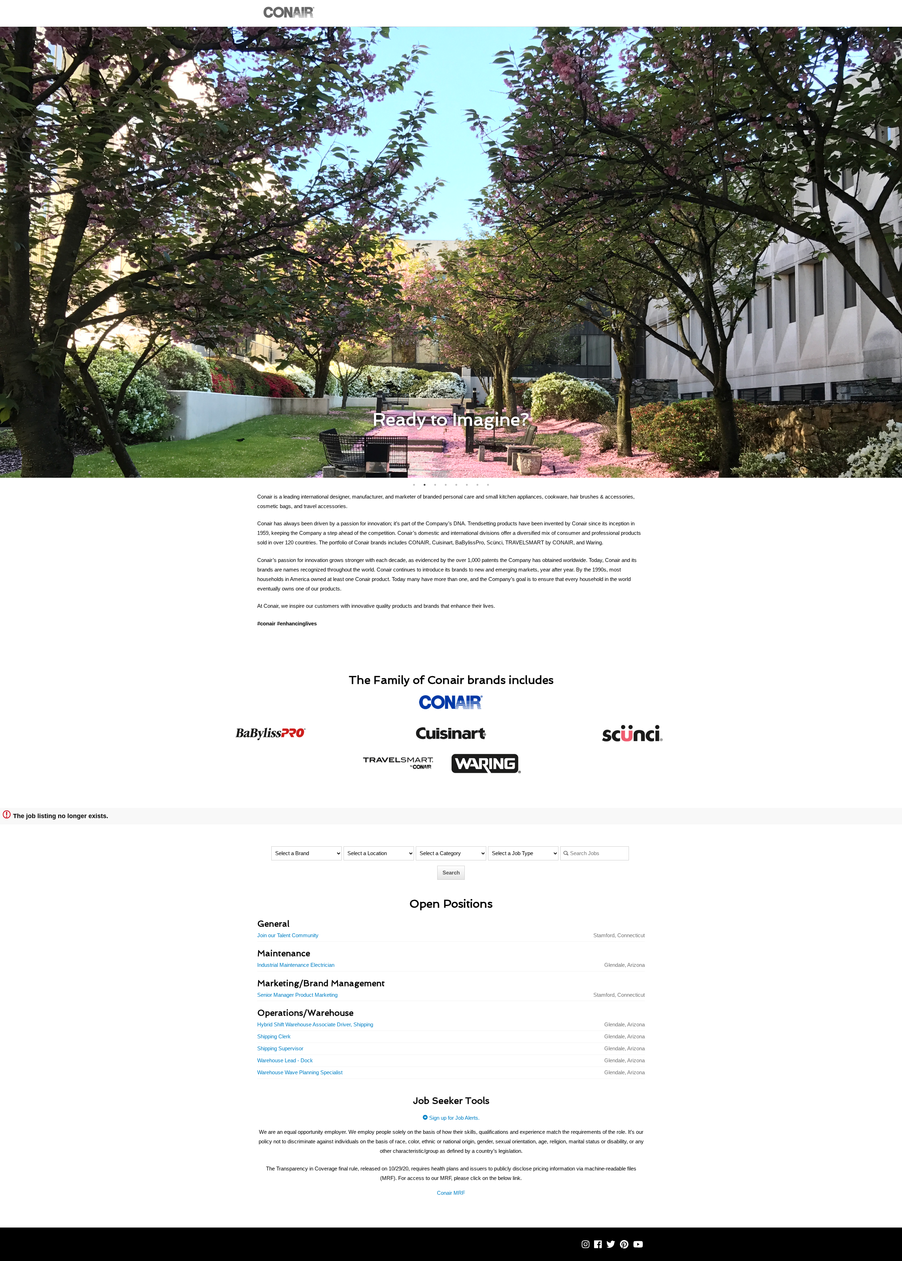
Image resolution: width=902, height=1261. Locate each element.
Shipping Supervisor (280, 1048)
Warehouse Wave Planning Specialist (299, 1072)
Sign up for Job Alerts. (454, 1118)
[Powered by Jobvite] (279, 1249)
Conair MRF (451, 1193)
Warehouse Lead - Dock (285, 1060)
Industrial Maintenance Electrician (295, 965)
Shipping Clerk (274, 1036)
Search (451, 873)
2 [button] (424, 484)
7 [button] (477, 484)
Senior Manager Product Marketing (297, 995)
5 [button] (456, 484)
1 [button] (414, 484)
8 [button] (488, 484)
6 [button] (466, 484)
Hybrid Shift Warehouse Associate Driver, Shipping (315, 1024)
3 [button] (435, 484)
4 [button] (445, 484)
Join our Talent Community (288, 935)
